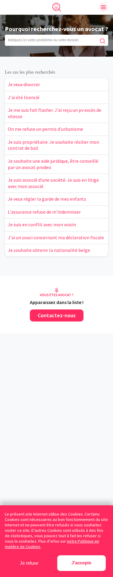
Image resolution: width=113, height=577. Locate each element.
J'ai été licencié (23, 97)
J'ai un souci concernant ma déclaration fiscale (56, 237)
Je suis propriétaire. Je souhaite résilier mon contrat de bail (53, 145)
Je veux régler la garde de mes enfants (47, 199)
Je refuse (29, 563)
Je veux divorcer (24, 84)
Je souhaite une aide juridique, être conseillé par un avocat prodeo (53, 164)
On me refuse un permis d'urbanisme (45, 129)
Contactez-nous (57, 315)
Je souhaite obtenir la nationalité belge (49, 250)
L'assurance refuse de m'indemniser (44, 212)
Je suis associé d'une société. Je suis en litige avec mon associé (53, 183)
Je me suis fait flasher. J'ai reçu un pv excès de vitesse (54, 113)
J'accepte (81, 562)
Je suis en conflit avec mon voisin (42, 224)
